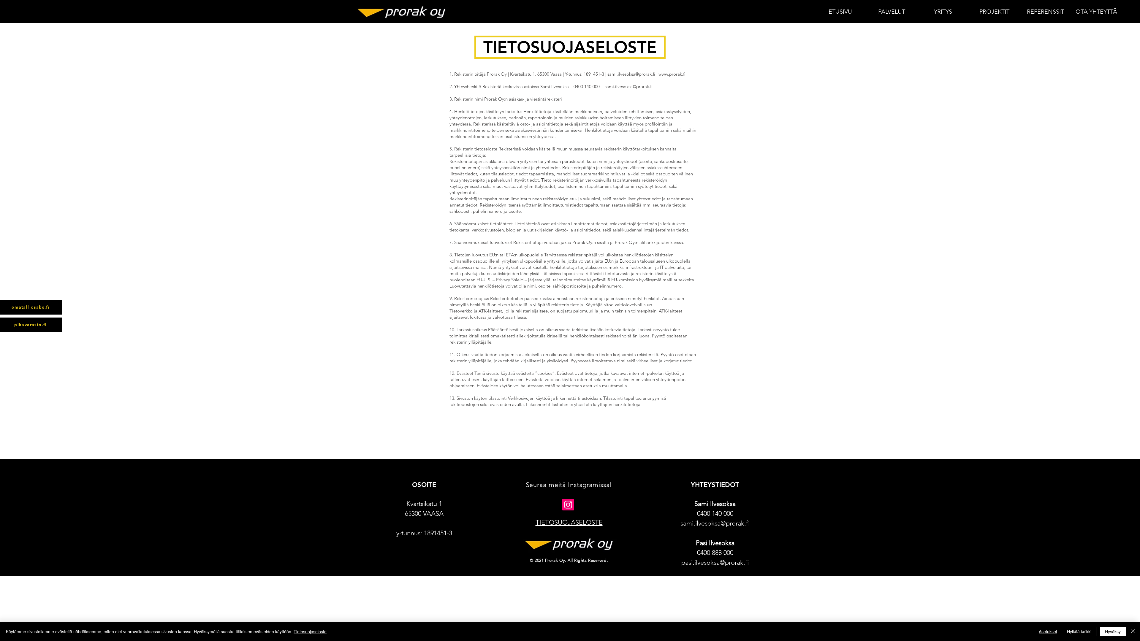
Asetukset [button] (1048, 631)
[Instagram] (568, 504)
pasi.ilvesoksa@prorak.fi (715, 563)
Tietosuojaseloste (310, 631)
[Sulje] (1132, 631)
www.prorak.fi (671, 74)
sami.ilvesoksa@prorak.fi (631, 74)
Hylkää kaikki (1079, 631)
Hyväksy (1113, 631)
